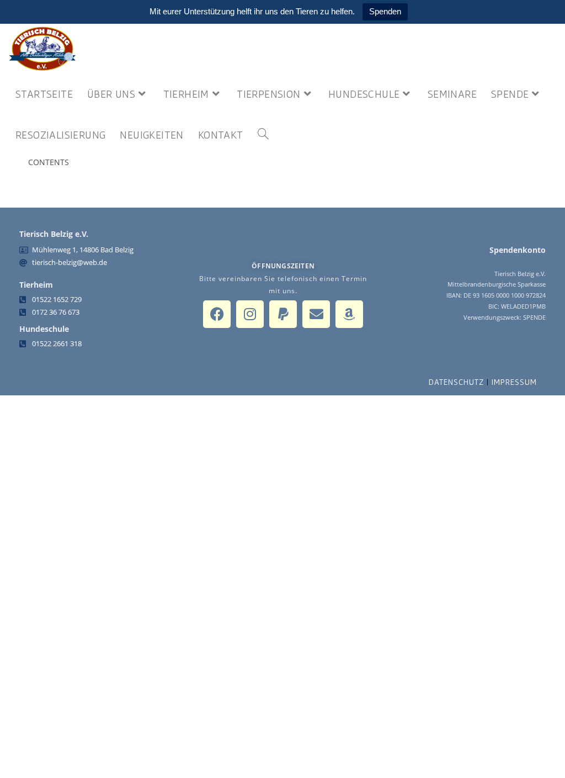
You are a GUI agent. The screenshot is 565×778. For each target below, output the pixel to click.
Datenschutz (456, 382)
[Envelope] (316, 314)
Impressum (514, 382)
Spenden (385, 11)
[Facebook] (217, 314)
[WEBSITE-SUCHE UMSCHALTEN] (263, 134)
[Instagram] (250, 314)
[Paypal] (283, 314)
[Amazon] (349, 314)
